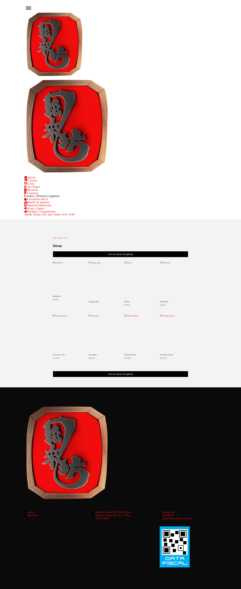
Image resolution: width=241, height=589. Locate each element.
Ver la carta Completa (120, 254)
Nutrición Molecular (39, 205)
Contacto (32, 193)
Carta (30, 183)
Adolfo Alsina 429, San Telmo (43, 214)
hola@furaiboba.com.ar (177, 518)
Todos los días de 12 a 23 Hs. (112, 515)
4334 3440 (68, 214)
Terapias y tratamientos (41, 211)
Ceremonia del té (37, 199)
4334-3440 (102, 518)
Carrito (32, 180)
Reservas (32, 190)
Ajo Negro (33, 187)
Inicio (31, 177)
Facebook (168, 515)
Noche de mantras (39, 202)
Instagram (168, 512)
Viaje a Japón (35, 208)
